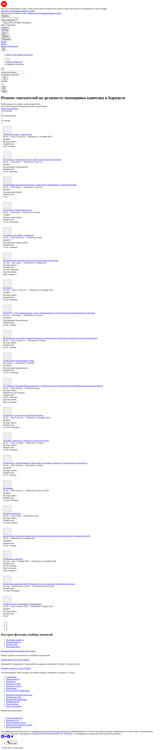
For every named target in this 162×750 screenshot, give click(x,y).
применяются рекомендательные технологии (51, 731)
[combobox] (12, 72)
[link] (5, 35)
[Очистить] (4, 78)
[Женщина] (7, 129)
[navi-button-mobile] (3, 49)
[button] (4, 42)
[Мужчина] (7, 205)
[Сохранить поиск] (3, 88)
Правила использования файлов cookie (44, 13)
